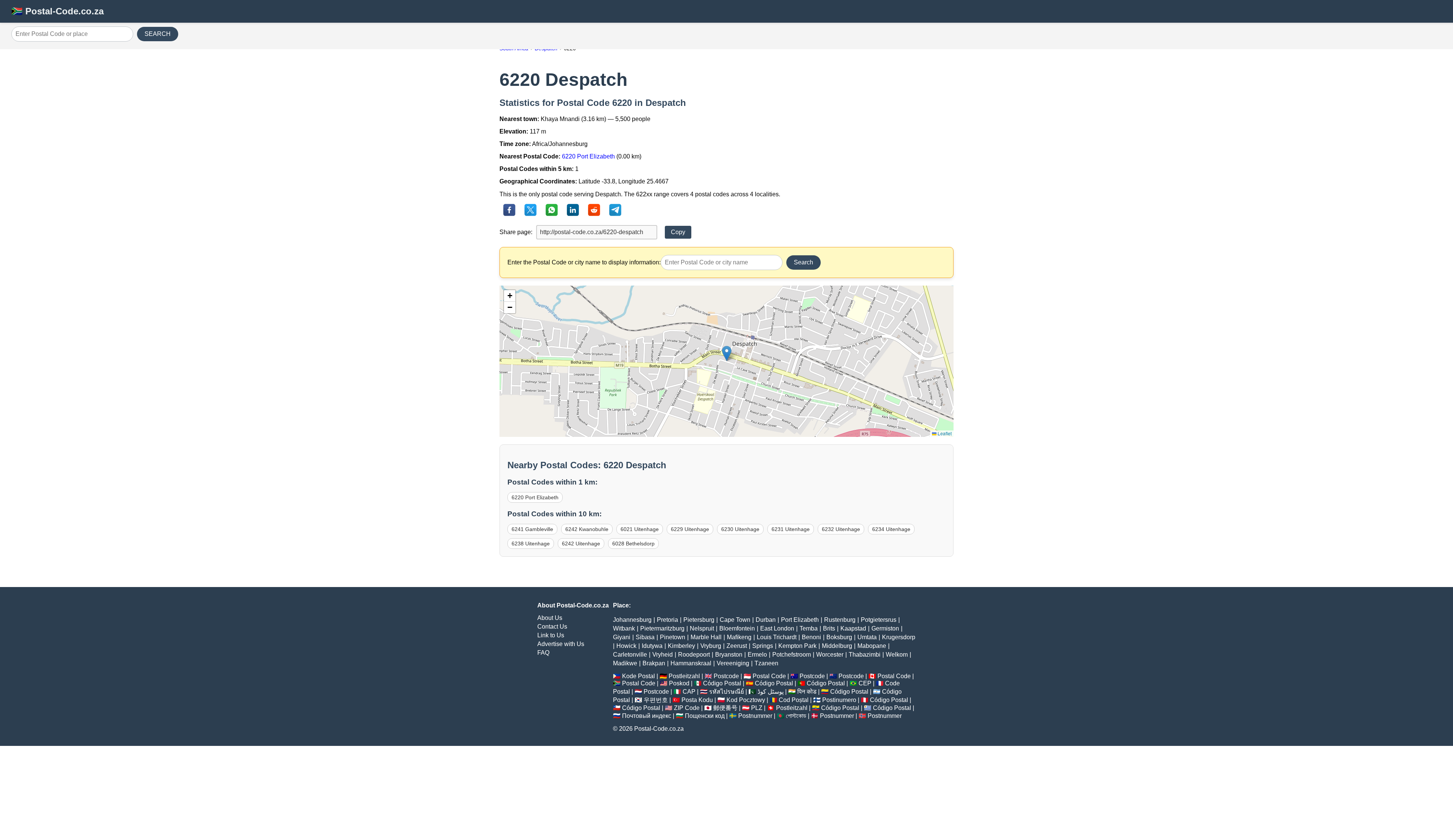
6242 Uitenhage (581, 544)
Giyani (621, 637)
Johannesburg (632, 620)
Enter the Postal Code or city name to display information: (584, 262)
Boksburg (839, 637)
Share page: (515, 232)
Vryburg (710, 646)
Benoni (811, 637)
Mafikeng (739, 637)
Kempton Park (797, 646)
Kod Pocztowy (745, 700)
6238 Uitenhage (531, 544)
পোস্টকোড (796, 716)
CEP (865, 683)
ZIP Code (687, 708)
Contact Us (552, 626)
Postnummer (755, 716)
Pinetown (672, 637)
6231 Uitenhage (791, 529)
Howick (626, 646)
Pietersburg (698, 620)
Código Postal (722, 683)
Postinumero (839, 700)
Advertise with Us (560, 644)
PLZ (756, 708)
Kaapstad (853, 628)
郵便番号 (725, 708)
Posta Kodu (697, 700)
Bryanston (728, 654)
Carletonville (630, 654)
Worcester (829, 654)
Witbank (624, 628)
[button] (726, 353)
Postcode (726, 676)
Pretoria (667, 620)
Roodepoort (694, 654)
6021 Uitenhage (640, 529)
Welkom (897, 654)
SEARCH (158, 34)
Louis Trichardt (777, 637)
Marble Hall (706, 637)
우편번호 (656, 700)
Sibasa (645, 637)
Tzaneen (766, 663)
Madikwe (625, 663)
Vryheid (662, 654)
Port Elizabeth (800, 620)
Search (803, 262)
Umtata (867, 637)
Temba (809, 628)
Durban (766, 620)
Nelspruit (702, 628)
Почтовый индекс (646, 716)
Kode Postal (638, 676)
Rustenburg (840, 620)
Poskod (679, 683)
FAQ (543, 652)
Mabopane (871, 646)
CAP (689, 691)
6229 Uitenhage (690, 529)
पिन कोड (807, 691)
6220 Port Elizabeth (588, 156)
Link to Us (550, 635)
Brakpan (653, 663)
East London (777, 628)
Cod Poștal (794, 700)
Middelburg (837, 646)
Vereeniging (733, 663)
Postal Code (769, 676)
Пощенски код (705, 716)
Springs (762, 646)
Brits (829, 628)
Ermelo (757, 654)
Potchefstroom (791, 654)
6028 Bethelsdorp (633, 544)
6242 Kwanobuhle (586, 529)
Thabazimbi (865, 654)
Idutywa (652, 646)
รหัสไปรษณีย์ (726, 691)
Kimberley (681, 646)
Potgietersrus (878, 620)
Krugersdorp (898, 637)
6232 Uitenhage (841, 529)
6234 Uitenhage (891, 529)
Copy (678, 232)
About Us (549, 618)
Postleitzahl (684, 676)
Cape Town (735, 620)
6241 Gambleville (532, 529)
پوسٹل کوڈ (771, 691)
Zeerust (736, 646)
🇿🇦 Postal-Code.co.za (57, 11)
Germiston (885, 628)
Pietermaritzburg (662, 628)
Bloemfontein (737, 628)
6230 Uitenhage (740, 529)
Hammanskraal (690, 663)
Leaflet (944, 433)
